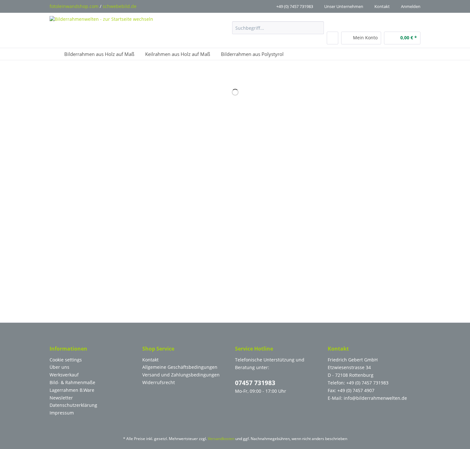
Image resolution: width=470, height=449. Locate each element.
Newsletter (61, 398)
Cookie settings (66, 360)
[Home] (54, 54)
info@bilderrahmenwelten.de (375, 398)
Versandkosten (221, 438)
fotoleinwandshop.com (74, 6)
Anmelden (410, 6)
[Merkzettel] (332, 38)
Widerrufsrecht (158, 382)
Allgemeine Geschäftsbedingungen (179, 367)
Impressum (62, 413)
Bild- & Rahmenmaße (72, 382)
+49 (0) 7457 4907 (355, 390)
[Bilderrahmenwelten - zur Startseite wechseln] (101, 28)
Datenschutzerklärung (73, 405)
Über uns (59, 367)
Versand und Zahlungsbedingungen (181, 375)
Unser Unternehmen (343, 6)
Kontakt (382, 6)
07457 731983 (255, 383)
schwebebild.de (120, 6)
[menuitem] (278, 30)
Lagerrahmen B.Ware (72, 390)
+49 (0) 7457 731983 (294, 6)
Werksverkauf (64, 375)
